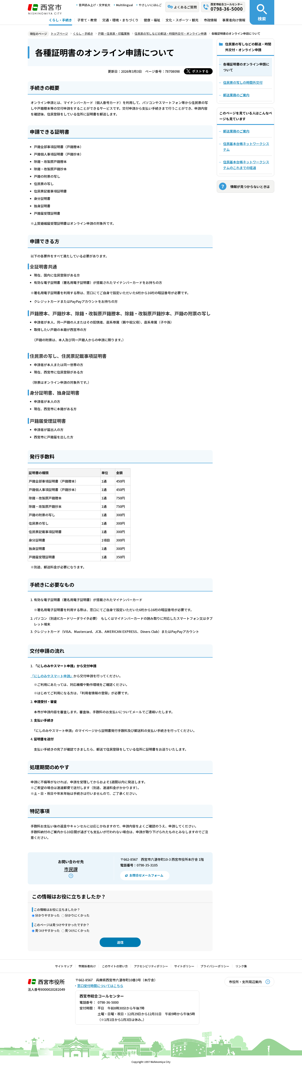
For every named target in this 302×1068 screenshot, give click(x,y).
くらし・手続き (60, 19)
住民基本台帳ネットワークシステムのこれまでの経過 (246, 164)
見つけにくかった (77, 930)
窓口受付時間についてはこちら (100, 985)
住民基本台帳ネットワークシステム (246, 146)
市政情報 (210, 19)
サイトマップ (63, 966)
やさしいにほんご (150, 5)
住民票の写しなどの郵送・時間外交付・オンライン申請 (170, 33)
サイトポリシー (184, 966)
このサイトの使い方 (115, 966)
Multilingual (124, 5)
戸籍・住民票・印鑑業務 (114, 33)
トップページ (59, 33)
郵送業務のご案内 (236, 131)
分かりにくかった (77, 915)
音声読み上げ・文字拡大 (94, 5)
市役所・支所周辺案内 (245, 981)
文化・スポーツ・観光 (182, 19)
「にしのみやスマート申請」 (52, 675)
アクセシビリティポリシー (151, 966)
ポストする (200, 71)
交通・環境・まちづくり (120, 19)
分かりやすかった (47, 915)
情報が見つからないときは (250, 186)
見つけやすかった (47, 930)
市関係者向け (87, 966)
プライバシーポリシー (215, 966)
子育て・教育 (87, 19)
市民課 (71, 869)
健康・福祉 (152, 19)
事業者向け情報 (233, 19)
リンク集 (241, 966)
